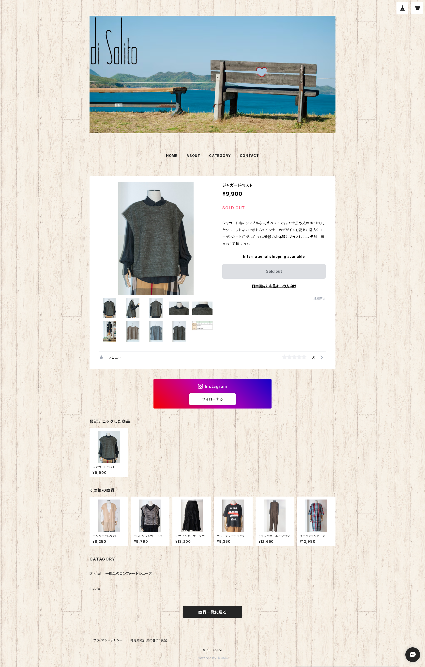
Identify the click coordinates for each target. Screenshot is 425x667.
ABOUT (193, 155)
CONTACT (249, 155)
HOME (172, 155)
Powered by (207, 658)
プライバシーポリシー (107, 640)
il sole (95, 588)
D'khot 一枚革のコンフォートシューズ (121, 573)
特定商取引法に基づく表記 (148, 640)
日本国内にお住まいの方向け (274, 286)
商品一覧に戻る (212, 612)
